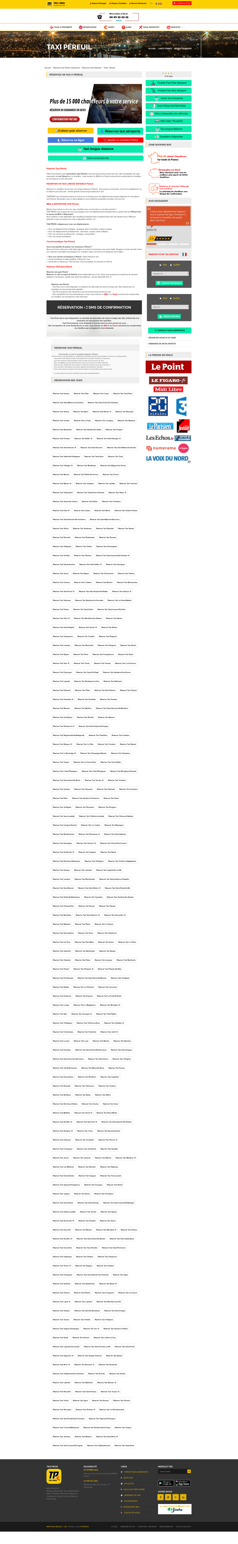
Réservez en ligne (72, 140)
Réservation (89, 27)
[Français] (157, 3)
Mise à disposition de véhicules (171, 113)
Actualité (129, 1483)
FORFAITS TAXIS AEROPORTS (171, 330)
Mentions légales (54, 1527)
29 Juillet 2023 (91, 1481)
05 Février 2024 (91, 1470)
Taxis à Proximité (63, 27)
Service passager (183, 48)
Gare (128, 27)
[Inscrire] (189, 1471)
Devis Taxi (128, 1477)
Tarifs (110, 27)
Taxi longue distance (98, 148)
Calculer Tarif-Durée (134, 1489)
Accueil (152, 48)
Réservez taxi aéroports (122, 131)
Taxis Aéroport (150, 27)
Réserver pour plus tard (162, 337)
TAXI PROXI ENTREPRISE (171, 105)
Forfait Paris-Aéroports (135, 1472)
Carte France (165, 48)
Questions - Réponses (147, 1527)
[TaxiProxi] (53, 1483)
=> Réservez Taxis (182, 3)
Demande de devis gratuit (162, 343)
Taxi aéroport (130, 1501)
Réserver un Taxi (132, 1495)
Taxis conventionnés (97, 157)
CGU (65, 1527)
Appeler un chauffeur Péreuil (122, 139)
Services (175, 27)
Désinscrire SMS (131, 1507)
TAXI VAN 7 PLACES (171, 121)
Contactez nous (131, 1512)
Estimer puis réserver (72, 130)
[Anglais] (160, 3)
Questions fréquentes (171, 136)
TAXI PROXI (84, 1527)
